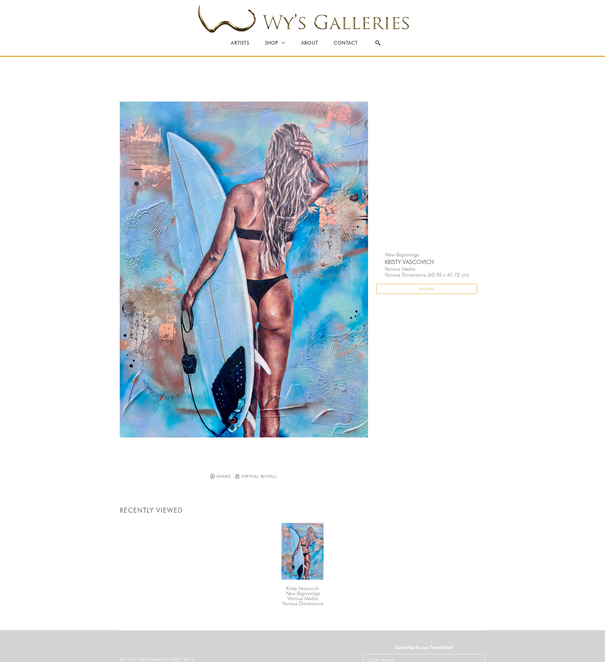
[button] (275, 43)
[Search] (377, 42)
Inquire (426, 289)
